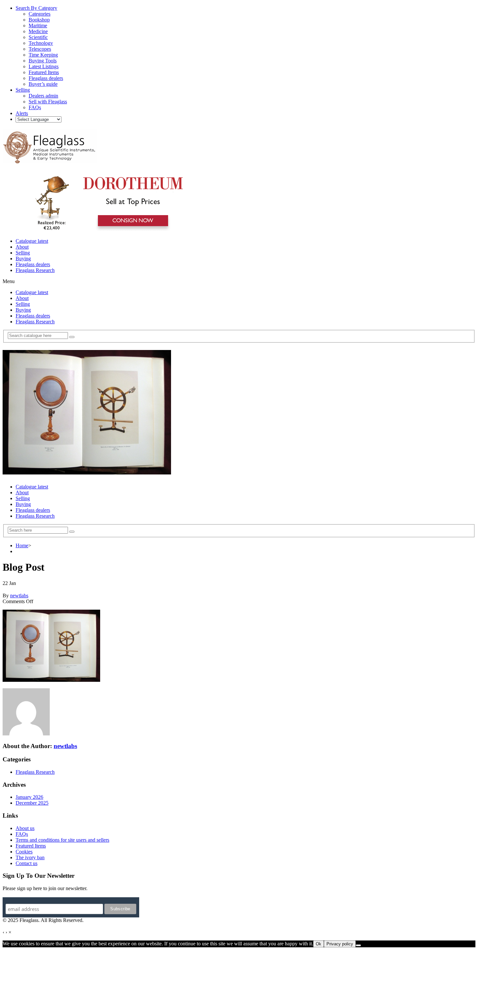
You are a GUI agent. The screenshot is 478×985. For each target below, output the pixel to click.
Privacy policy (339, 943)
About (22, 247)
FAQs (22, 834)
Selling (23, 252)
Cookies (24, 851)
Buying (23, 258)
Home (22, 545)
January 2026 (29, 797)
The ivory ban (30, 857)
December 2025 (32, 803)
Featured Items (31, 846)
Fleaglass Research (35, 270)
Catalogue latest (32, 241)
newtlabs (19, 595)
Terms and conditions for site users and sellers (62, 840)
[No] (358, 945)
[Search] (71, 337)
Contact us (26, 863)
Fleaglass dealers (33, 264)
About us (25, 828)
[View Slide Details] (106, 230)
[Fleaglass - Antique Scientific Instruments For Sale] (50, 160)
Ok (318, 943)
